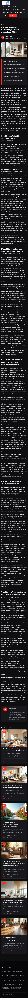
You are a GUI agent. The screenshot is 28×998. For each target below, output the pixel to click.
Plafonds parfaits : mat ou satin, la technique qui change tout (13, 901)
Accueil (4, 6)
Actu (9, 6)
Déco (14, 6)
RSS (23, 980)
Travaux (22, 12)
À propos (4, 15)
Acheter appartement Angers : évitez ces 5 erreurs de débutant (13, 750)
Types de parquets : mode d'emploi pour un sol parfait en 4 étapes (10, 939)
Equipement (16, 9)
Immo (23, 9)
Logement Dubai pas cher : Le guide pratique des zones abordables (10, 824)
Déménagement (6, 9)
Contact (13, 15)
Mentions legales (17, 980)
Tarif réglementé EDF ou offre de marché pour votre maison (12, 787)
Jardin (4, 12)
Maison (9, 12)
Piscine (15, 12)
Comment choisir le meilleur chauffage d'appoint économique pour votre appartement (14, 863)
